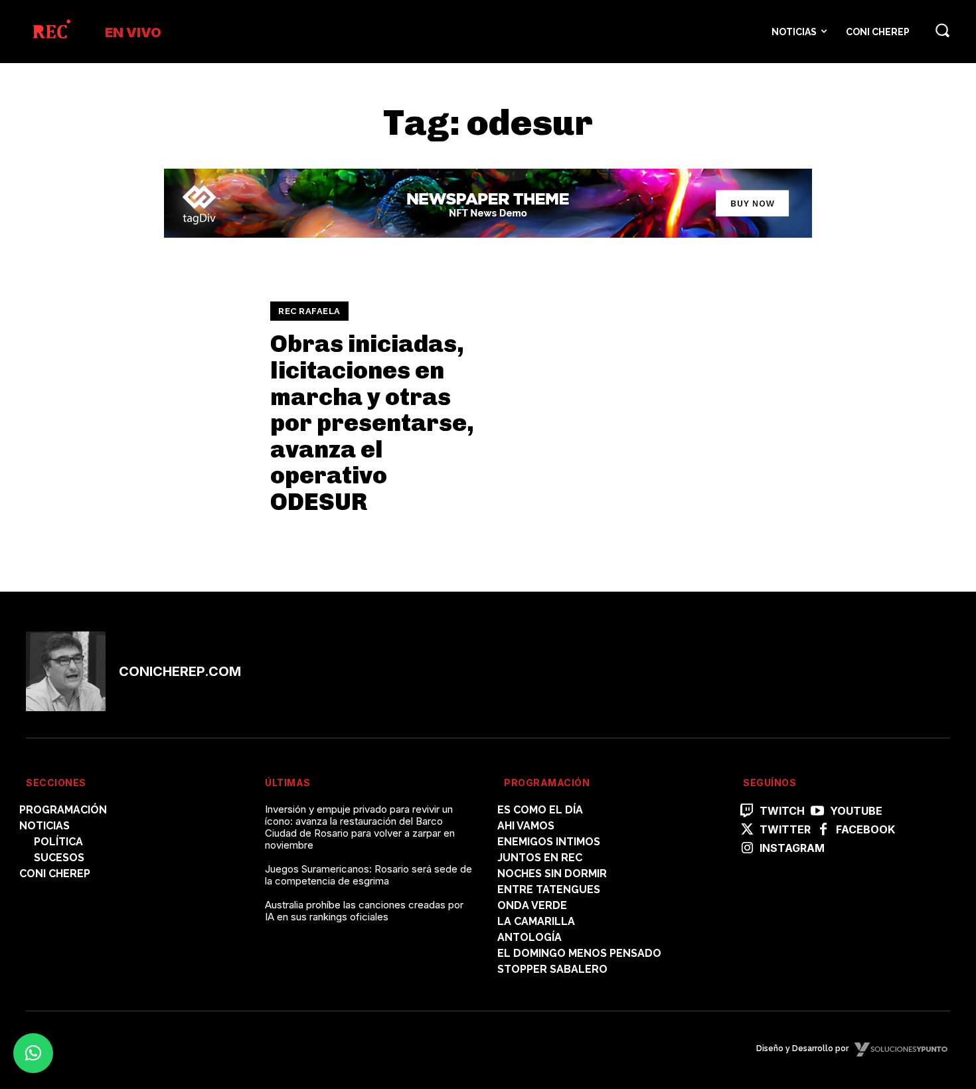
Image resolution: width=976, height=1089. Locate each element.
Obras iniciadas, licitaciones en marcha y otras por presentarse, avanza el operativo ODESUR (372, 422)
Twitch (782, 811)
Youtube (856, 811)
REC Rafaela (309, 311)
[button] (942, 30)
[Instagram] (747, 848)
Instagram (792, 848)
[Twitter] (747, 830)
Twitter (785, 829)
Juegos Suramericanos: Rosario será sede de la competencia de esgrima (368, 875)
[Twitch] (747, 811)
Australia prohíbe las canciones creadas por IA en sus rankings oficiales (364, 910)
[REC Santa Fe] (51, 31)
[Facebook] (823, 830)
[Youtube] (817, 811)
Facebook (865, 829)
